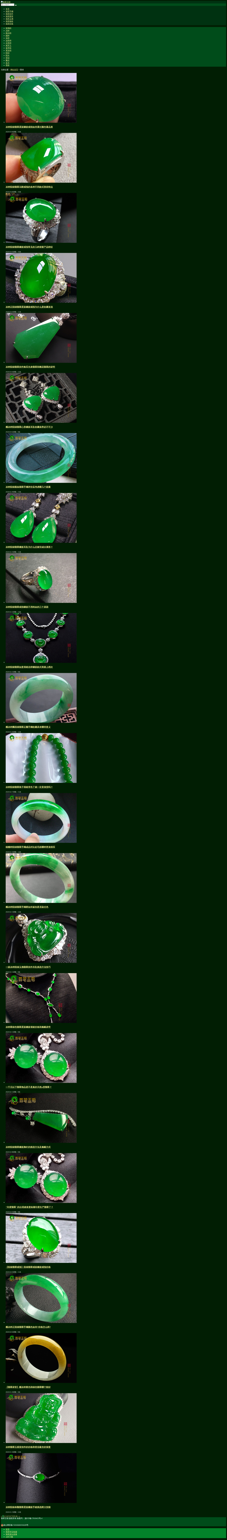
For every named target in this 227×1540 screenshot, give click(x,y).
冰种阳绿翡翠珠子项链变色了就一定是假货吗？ (29, 787)
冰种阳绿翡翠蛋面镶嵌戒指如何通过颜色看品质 (29, 127)
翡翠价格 (9, 24)
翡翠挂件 (9, 14)
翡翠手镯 (9, 11)
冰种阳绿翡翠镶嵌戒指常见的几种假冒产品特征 (29, 247)
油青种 (8, 41)
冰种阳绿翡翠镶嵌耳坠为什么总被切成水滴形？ (29, 547)
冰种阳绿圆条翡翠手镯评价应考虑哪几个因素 (28, 487)
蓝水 (7, 63)
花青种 (8, 43)
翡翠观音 (9, 16)
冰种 (7, 31)
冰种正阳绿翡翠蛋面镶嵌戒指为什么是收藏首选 (29, 307)
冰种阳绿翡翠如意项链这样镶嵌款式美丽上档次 (29, 667)
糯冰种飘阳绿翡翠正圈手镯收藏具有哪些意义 (28, 727)
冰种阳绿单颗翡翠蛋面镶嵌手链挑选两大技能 (28, 1507)
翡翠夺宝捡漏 (11, 1532)
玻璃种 (8, 28)
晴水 (7, 55)
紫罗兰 (8, 45)
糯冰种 (8, 33)
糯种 (7, 36)
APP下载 (9, 1537)
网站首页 (14, 70)
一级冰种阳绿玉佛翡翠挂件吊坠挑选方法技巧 (28, 967)
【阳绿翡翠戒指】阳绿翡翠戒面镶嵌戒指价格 (28, 1267)
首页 (7, 9)
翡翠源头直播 (11, 1534)
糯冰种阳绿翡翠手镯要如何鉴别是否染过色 (27, 907)
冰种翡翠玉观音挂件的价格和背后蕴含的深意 (28, 1447)
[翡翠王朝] (5, 2)
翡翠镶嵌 (9, 21)
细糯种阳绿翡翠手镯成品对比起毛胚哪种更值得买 (30, 847)
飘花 (7, 60)
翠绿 (7, 58)
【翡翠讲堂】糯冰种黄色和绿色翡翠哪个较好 (28, 1387)
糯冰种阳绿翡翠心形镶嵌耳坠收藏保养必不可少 (29, 427)
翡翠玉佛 (9, 19)
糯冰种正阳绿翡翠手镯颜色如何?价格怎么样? (28, 1327)
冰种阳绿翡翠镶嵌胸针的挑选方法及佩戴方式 (28, 1147)
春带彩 (8, 48)
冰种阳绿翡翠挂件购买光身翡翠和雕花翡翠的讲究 (30, 367)
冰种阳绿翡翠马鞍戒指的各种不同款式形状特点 (29, 187)
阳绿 (7, 53)
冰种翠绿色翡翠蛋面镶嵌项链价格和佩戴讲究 (28, 1027)
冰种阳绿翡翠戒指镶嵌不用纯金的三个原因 (27, 607)
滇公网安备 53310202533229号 (15, 1525)
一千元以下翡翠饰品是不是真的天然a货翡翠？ (29, 1087)
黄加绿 (8, 50)
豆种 (7, 38)
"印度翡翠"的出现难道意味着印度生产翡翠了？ (29, 1207)
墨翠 (7, 65)
